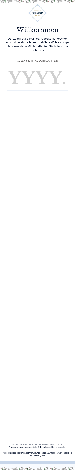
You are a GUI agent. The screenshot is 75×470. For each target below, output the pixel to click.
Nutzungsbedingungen (19, 447)
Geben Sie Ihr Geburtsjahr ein (37, 60)
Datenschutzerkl (45, 447)
